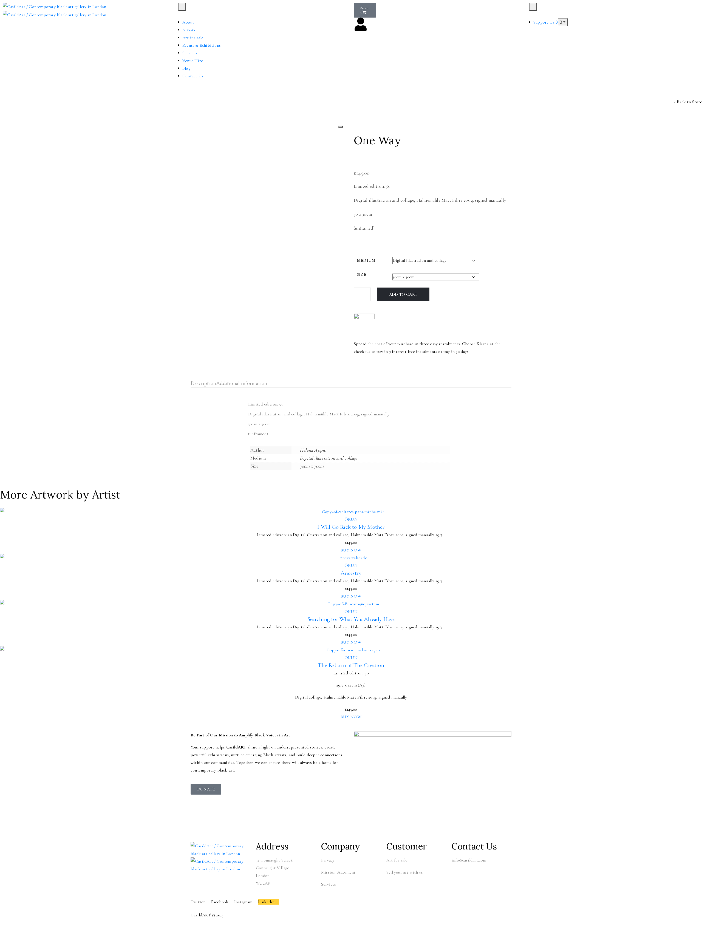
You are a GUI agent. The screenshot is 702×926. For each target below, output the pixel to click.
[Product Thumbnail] (340, 127)
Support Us (544, 22)
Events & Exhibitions (201, 45)
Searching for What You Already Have (351, 619)
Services (189, 53)
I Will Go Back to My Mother (350, 526)
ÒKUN (351, 519)
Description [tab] (203, 383)
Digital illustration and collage (328, 458)
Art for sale (192, 37)
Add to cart (403, 294)
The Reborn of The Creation (351, 665)
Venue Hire (192, 60)
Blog (186, 68)
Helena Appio (313, 450)
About (188, 22)
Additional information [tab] (241, 383)
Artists (188, 30)
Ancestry (351, 573)
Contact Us (192, 76)
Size (361, 274)
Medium (366, 260)
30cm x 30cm (312, 466)
